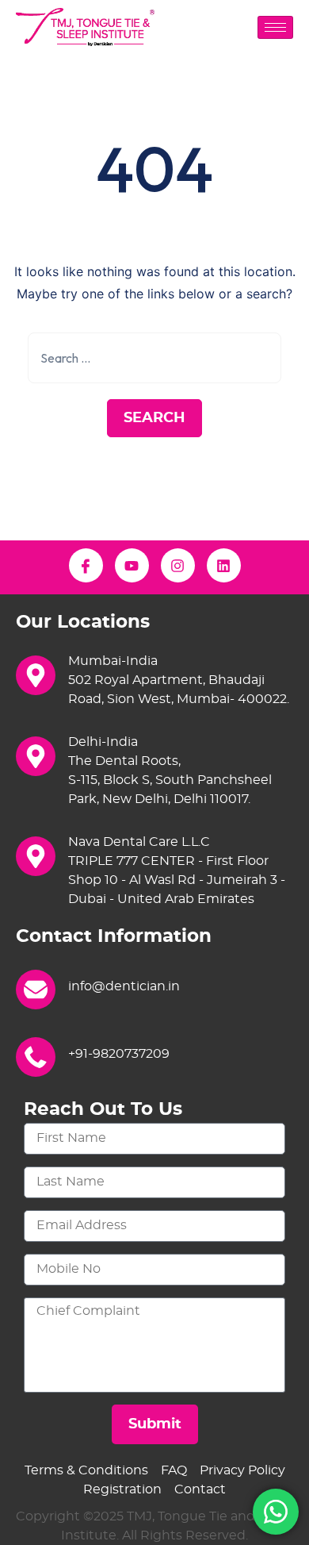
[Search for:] (154, 357)
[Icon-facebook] (86, 565)
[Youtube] (132, 565)
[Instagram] (178, 565)
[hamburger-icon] (275, 27)
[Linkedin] (224, 565)
